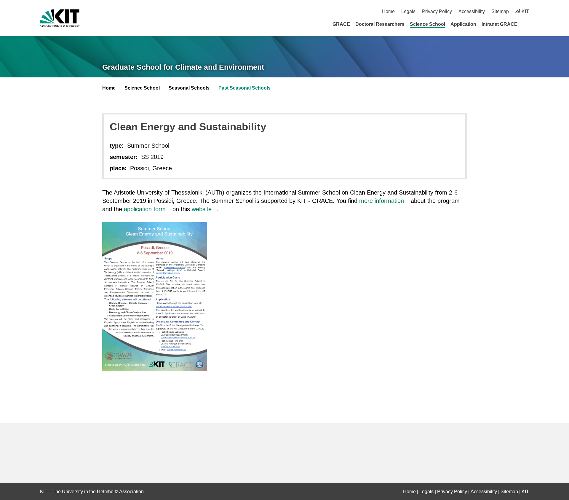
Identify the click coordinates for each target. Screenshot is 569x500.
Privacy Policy (437, 11)
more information (381, 201)
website (202, 209)
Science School (427, 24)
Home (388, 11)
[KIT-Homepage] (59, 18)
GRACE (341, 24)
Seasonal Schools (189, 87)
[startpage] (527, 24)
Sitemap (500, 11)
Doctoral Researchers (380, 24)
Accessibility (471, 11)
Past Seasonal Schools (244, 87)
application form (145, 209)
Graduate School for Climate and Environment (183, 67)
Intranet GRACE (499, 24)
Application (463, 24)
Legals (408, 11)
